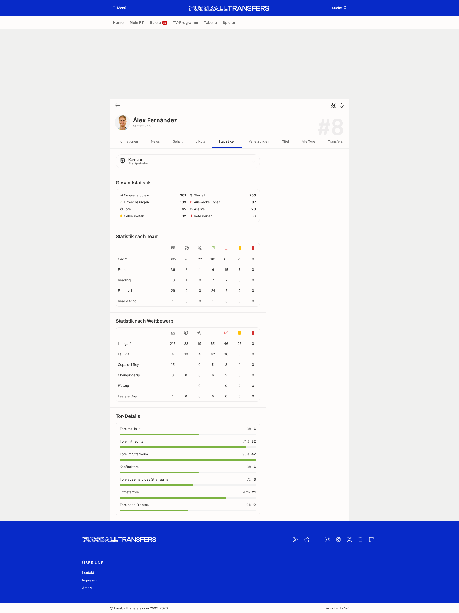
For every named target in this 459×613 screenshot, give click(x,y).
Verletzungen (259, 141)
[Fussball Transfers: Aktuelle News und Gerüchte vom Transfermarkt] (229, 8)
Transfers (335, 141)
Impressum (90, 580)
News (155, 141)
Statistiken (227, 141)
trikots (200, 141)
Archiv (87, 588)
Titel (285, 141)
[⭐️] (341, 106)
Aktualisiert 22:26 (337, 608)
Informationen (127, 141)
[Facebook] (327, 539)
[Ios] (306, 539)
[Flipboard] (371, 539)
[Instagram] (338, 539)
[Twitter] (349, 539)
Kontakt (88, 572)
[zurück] (117, 106)
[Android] (295, 539)
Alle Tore (308, 141)
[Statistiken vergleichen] (334, 106)
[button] (119, 8)
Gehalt (178, 141)
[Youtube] (360, 539)
